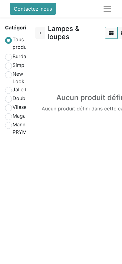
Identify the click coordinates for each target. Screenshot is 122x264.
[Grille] (111, 33)
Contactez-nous (33, 9)
